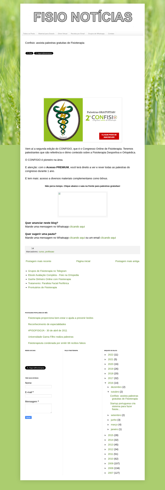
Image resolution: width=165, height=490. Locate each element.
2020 (111, 364)
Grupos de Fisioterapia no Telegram (47, 271)
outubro (115, 391)
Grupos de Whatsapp (96, 34)
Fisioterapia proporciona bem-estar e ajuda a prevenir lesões (60, 318)
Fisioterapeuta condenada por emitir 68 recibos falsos (57, 343)
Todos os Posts (29, 34)
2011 (111, 454)
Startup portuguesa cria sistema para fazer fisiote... (122, 406)
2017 (111, 378)
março (114, 424)
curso (41, 251)
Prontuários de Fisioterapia (42, 287)
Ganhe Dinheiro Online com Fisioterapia (49, 279)
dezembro (116, 387)
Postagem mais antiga (127, 261)
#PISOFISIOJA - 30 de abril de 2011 (47, 330)
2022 (111, 354)
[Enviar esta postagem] (32, 248)
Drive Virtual (62, 34)
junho (114, 420)
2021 (111, 359)
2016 (111, 383)
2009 (111, 463)
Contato (111, 34)
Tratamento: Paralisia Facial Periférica (48, 283)
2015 (111, 435)
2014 (111, 440)
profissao (49, 251)
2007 (111, 473)
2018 (111, 373)
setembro (116, 415)
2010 (111, 458)
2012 (111, 449)
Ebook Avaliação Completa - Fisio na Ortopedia (53, 275)
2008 (111, 468)
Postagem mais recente (38, 261)
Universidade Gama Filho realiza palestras (50, 336)
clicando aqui (77, 226)
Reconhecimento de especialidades (47, 324)
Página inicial (83, 261)
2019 (111, 368)
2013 (111, 444)
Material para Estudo (46, 34)
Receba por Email (78, 34)
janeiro (115, 429)
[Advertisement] (45, 76)
